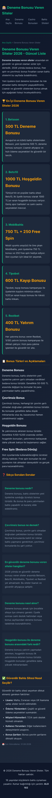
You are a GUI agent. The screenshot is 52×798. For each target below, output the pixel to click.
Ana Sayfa (6, 42)
